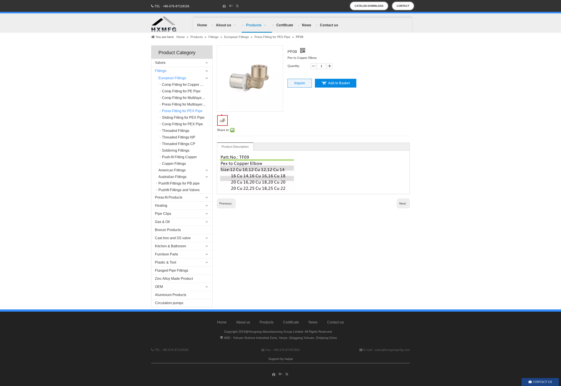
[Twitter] (238, 6)
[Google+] (231, 6)
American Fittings (172, 170)
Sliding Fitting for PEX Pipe (183, 117)
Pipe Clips (163, 213)
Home (222, 322)
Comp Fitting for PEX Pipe (182, 124)
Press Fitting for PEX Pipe (182, 111)
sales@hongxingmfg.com (392, 350)
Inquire (299, 83)
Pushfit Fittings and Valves (179, 190)
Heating (161, 205)
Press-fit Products (168, 197)
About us (243, 322)
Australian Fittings (172, 177)
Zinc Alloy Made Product (174, 278)
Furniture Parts (166, 254)
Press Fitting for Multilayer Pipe (186, 104)
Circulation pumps (169, 303)
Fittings (160, 71)
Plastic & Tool (165, 262)
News (313, 322)
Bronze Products (168, 230)
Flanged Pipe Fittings (171, 270)
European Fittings (172, 78)
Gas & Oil (162, 222)
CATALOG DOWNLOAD (369, 5)
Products (266, 322)
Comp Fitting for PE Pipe (181, 91)
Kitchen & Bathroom (170, 246)
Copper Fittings (174, 163)
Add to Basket (339, 83)
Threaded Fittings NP (178, 137)
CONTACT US (403, 7)
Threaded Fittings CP (178, 144)
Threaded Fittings (175, 131)
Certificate (291, 322)
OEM (159, 287)
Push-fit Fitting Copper (179, 157)
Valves (160, 63)
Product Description (235, 146)
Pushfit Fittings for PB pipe (179, 183)
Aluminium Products (170, 295)
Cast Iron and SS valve (173, 238)
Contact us (335, 322)
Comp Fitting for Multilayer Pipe (186, 98)
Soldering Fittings (175, 150)
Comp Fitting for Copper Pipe (184, 84)
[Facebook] (224, 6)
